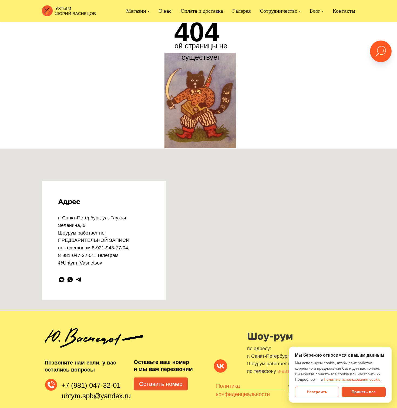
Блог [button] (315, 11)
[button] (161, 383)
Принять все (364, 392)
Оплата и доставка (202, 11)
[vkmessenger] (61, 279)
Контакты (344, 11)
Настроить (317, 392)
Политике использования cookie (352, 379)
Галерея (241, 11)
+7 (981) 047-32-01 (90, 385)
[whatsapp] (70, 279)
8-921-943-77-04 (110, 247)
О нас (165, 11)
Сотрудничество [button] (278, 11)
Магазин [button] (136, 11)
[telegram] (78, 279)
